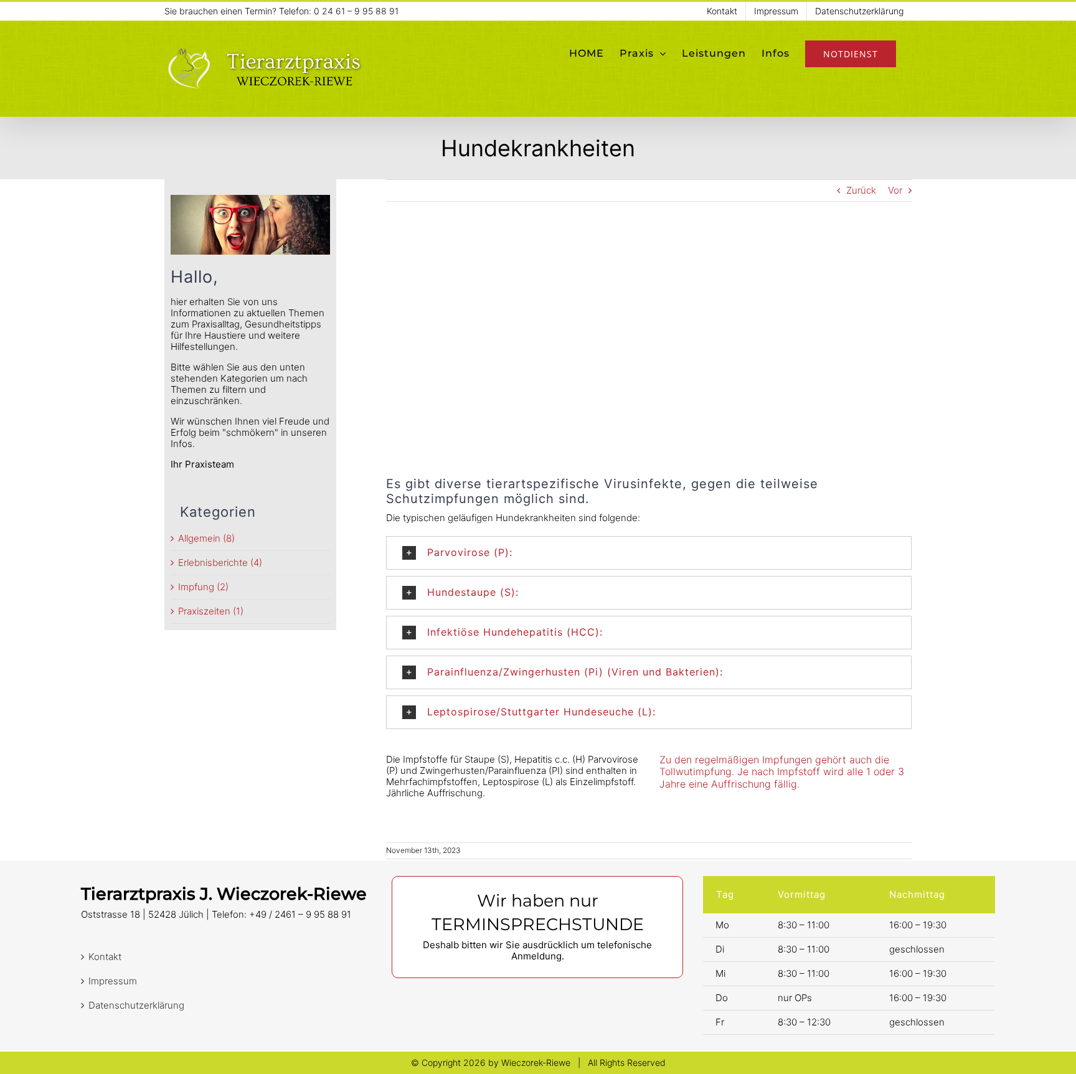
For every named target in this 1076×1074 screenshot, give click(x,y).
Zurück (861, 190)
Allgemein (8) (206, 538)
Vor (895, 190)
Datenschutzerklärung (136, 1005)
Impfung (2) (203, 587)
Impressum (112, 981)
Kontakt (104, 957)
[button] (649, 553)
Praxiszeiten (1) (210, 611)
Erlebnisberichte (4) (220, 562)
